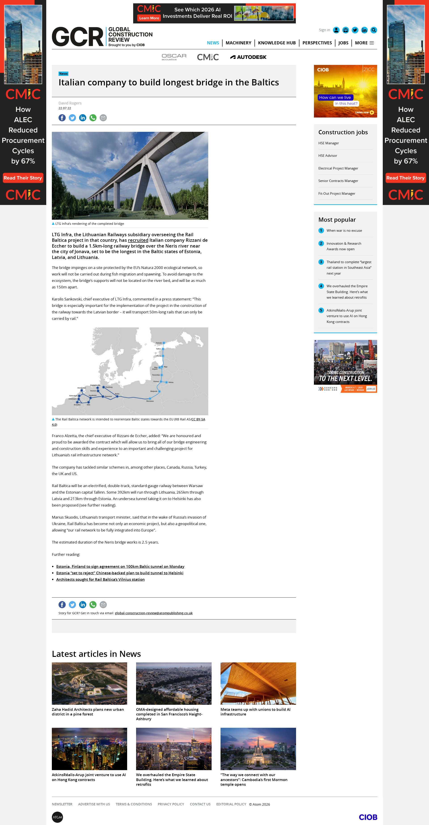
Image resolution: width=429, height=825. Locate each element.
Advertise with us (94, 804)
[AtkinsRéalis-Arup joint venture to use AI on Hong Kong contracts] (89, 749)
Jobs (343, 43)
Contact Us (200, 804)
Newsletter (62, 804)
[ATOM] (133, 817)
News (213, 43)
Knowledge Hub (277, 43)
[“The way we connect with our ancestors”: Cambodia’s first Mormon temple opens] (258, 749)
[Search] (373, 30)
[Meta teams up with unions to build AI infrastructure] (258, 683)
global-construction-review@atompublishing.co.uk (154, 613)
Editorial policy (231, 804)
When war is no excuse (344, 230)
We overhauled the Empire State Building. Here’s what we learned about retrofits (347, 292)
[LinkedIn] (364, 30)
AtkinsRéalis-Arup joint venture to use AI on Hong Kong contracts (347, 316)
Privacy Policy (171, 804)
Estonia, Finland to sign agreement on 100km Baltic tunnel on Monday (120, 566)
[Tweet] (72, 117)
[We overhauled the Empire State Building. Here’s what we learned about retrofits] (174, 749)
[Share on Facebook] (62, 117)
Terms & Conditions (134, 804)
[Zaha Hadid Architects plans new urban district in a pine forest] (89, 683)
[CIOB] (295, 817)
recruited (138, 240)
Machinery (238, 43)
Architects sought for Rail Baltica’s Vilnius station (100, 579)
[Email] (345, 30)
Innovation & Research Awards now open (344, 246)
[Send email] (103, 117)
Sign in (324, 29)
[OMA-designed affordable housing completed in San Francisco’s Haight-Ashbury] (174, 683)
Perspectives (317, 43)
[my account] (336, 30)
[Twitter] (355, 30)
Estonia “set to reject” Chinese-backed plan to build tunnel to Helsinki (119, 572)
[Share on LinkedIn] (82, 117)
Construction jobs (343, 132)
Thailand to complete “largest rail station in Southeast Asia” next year (349, 267)
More (361, 43)
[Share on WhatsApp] (93, 117)
